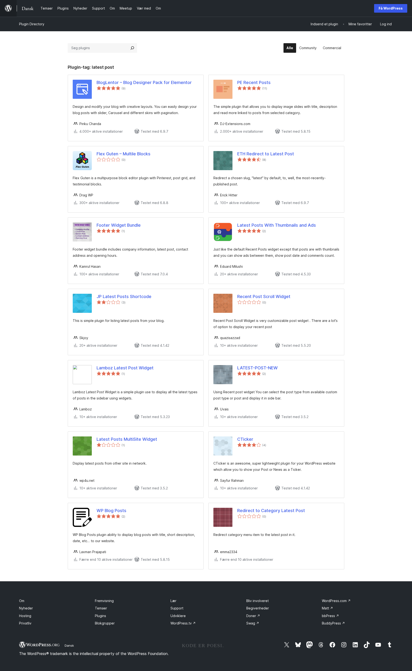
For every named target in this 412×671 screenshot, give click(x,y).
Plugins (100, 616)
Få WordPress (391, 8)
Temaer (101, 608)
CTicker (245, 439)
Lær (173, 601)
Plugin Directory (31, 24)
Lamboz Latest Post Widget (125, 367)
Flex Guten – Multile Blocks (123, 153)
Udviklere (178, 616)
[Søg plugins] (132, 48)
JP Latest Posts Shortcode (124, 296)
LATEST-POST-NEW (257, 367)
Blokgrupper (105, 623)
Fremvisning (104, 601)
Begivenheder (257, 608)
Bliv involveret (257, 601)
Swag (252, 623)
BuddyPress (333, 623)
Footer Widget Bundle (119, 225)
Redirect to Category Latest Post (271, 510)
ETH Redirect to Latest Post (265, 153)
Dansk (69, 645)
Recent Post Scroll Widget (263, 296)
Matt (327, 608)
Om (21, 601)
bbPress (330, 616)
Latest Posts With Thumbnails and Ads (276, 225)
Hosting (25, 616)
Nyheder (26, 608)
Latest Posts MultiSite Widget (127, 439)
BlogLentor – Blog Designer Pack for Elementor (144, 82)
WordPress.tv (183, 623)
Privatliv (25, 623)
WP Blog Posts (111, 510)
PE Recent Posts (254, 82)
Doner (253, 616)
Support (176, 608)
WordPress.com (336, 601)
